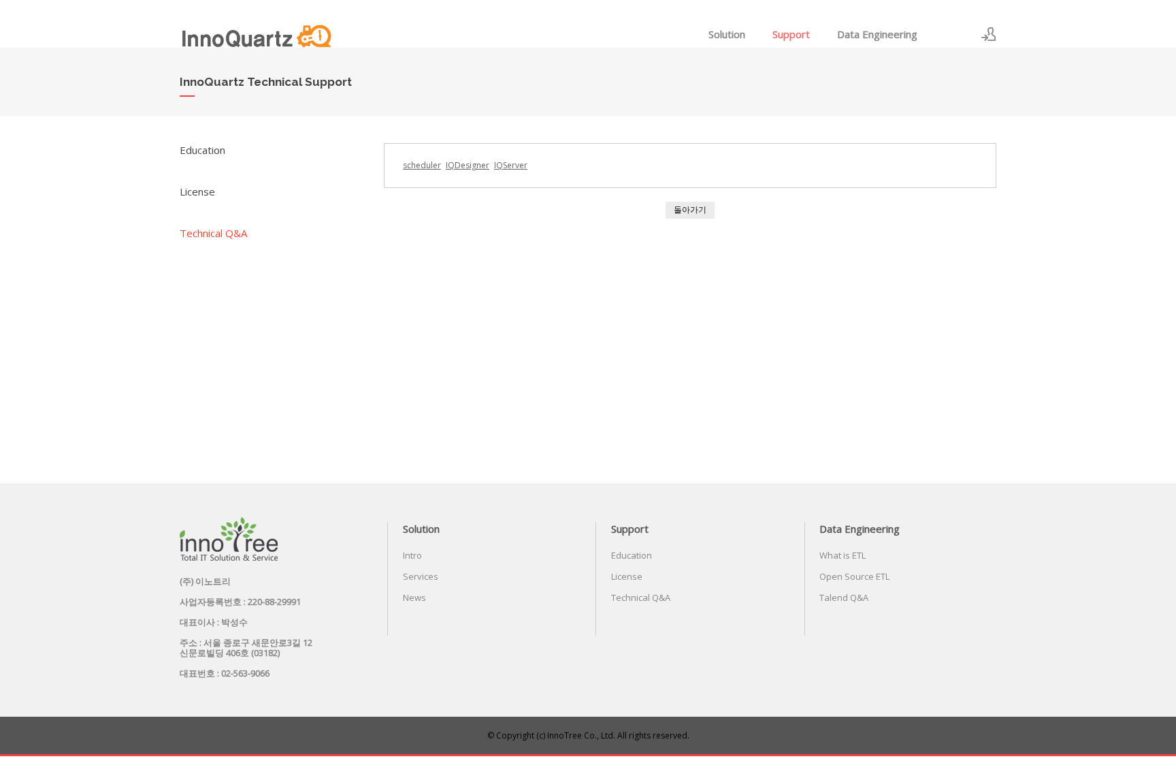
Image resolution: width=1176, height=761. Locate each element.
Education (202, 150)
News (414, 597)
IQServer (510, 165)
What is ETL (842, 555)
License (197, 191)
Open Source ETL (854, 576)
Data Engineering (877, 34)
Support (791, 34)
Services (420, 576)
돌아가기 (690, 209)
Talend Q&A (843, 597)
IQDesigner (467, 165)
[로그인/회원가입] (988, 34)
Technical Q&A (213, 233)
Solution (726, 34)
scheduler (422, 165)
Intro (412, 555)
